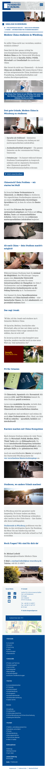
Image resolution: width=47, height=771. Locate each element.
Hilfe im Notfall (11, 739)
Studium (7, 29)
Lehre (9, 649)
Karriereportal (11, 669)
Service (9, 681)
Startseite (10, 639)
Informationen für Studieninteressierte (25, 29)
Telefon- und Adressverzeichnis (16, 727)
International (11, 653)
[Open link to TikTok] (14, 593)
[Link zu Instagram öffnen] (8, 593)
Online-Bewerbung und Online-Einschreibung (21, 715)
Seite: (8, 762)
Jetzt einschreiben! (15, 174)
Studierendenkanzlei (13, 695)
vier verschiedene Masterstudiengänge (20, 458)
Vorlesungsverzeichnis (14, 713)
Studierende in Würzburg (14, 525)
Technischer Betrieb (13, 737)
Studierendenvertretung (14, 697)
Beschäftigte (11, 671)
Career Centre (11, 699)
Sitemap (9, 749)
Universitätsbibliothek (13, 685)
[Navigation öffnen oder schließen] (41, 4)
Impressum (12, 768)
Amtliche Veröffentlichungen (16, 675)
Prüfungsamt (11, 693)
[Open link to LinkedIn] (8, 597)
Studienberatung (12, 691)
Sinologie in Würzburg (16, 24)
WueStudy (10, 709)
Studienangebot (12, 665)
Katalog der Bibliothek (13, 717)
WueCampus (11, 711)
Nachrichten (11, 667)
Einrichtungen (11, 651)
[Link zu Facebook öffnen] (14, 597)
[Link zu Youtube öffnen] (8, 601)
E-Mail (25, 607)
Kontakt (25, 589)
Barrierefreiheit (33, 768)
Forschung (10, 647)
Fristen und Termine (13, 663)
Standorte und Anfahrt (14, 729)
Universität (10, 643)
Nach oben (10, 753)
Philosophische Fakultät (15, 27)
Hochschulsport (12, 689)
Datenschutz (22, 768)
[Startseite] (4, 27)
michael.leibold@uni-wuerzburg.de (26, 561)
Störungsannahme (13, 735)
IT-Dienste (10, 687)
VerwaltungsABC (12, 673)
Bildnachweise (11, 751)
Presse (9, 731)
